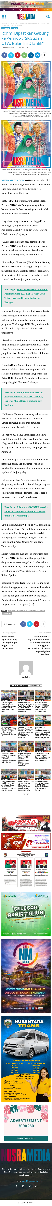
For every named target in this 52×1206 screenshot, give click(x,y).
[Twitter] (11, 55)
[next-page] (27, 794)
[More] (44, 55)
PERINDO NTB (39, 611)
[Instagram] (23, 1187)
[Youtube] (36, 1187)
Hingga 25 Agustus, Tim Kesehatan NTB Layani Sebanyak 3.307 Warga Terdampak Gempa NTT (8, 731)
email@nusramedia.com (32, 1181)
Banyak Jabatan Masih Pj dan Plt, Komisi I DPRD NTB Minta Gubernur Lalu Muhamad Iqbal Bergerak (42, 706)
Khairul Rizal (28, 611)
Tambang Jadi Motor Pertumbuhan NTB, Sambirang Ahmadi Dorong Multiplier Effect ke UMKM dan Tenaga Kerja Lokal (42, 732)
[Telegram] (37, 55)
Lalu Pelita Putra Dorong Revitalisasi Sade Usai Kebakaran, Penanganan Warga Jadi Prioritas (8, 757)
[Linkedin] (31, 55)
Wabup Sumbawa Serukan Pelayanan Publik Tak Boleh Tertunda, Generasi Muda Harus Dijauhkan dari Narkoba (25, 732)
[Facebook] (4, 55)
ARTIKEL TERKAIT (18, 685)
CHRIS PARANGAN (15, 611)
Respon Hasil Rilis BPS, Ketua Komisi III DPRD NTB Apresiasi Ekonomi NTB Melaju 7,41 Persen (42, 785)
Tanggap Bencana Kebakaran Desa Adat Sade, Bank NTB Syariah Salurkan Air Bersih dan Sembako (8, 785)
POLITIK (14, 28)
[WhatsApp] (24, 55)
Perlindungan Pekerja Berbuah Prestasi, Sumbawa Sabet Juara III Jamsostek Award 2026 (8, 706)
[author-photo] (26, 668)
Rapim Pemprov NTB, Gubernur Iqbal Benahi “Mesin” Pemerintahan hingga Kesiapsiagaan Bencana (24, 759)
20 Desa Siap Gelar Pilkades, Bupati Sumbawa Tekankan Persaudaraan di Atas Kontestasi (42, 756)
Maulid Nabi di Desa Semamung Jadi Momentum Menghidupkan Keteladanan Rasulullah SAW (26, 785)
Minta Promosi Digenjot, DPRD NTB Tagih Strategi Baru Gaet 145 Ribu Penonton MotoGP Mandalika (26, 706)
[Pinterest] (18, 55)
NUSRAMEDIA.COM (13, 180)
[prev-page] (24, 794)
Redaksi (10, 48)
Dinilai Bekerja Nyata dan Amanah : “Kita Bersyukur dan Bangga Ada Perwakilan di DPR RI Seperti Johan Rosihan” (39, 645)
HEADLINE (13, 23)
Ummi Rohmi (7, 613)
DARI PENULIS (35, 685)
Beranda (4, 23)
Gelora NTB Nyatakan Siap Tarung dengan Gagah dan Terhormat (9, 642)
